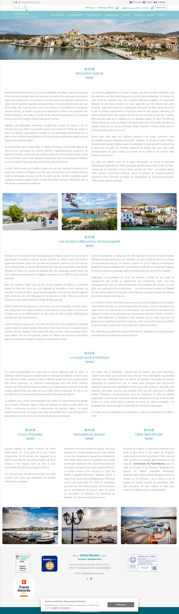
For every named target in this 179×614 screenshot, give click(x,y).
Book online (160, 8)
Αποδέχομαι (121, 605)
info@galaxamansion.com (30, 2)
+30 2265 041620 (86, 568)
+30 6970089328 (103, 568)
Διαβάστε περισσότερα (61, 608)
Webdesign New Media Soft (89, 612)
